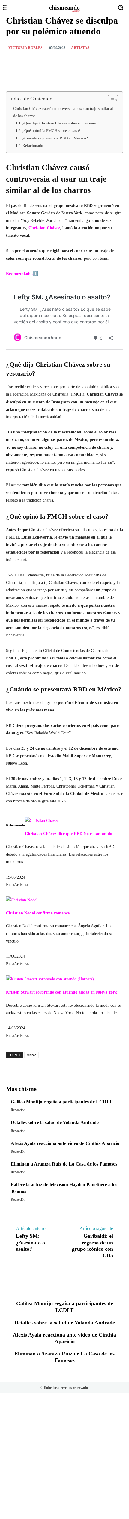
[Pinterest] (58, 62)
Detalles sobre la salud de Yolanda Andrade (55, 1122)
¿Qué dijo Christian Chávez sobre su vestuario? (60, 123)
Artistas (80, 48)
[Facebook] (31, 62)
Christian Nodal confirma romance (38, 913)
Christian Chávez (44, 228)
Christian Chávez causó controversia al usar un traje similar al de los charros (63, 112)
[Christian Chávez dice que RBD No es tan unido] (41, 820)
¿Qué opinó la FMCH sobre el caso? (51, 130)
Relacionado (32, 145)
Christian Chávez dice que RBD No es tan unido (68, 833)
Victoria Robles (25, 48)
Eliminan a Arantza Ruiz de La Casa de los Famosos (64, 1163)
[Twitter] (45, 62)
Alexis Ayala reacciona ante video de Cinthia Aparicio (65, 1143)
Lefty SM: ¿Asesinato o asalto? (30, 1242)
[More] (82, 1065)
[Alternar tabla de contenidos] (110, 100)
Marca (31, 1055)
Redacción (18, 1110)
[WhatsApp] (72, 62)
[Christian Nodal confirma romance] (22, 900)
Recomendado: (19, 273)
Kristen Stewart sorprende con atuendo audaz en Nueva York (61, 992)
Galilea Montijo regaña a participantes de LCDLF (62, 1101)
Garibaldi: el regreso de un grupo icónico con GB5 (92, 1245)
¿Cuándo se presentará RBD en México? (55, 138)
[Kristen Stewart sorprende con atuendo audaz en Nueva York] (50, 979)
